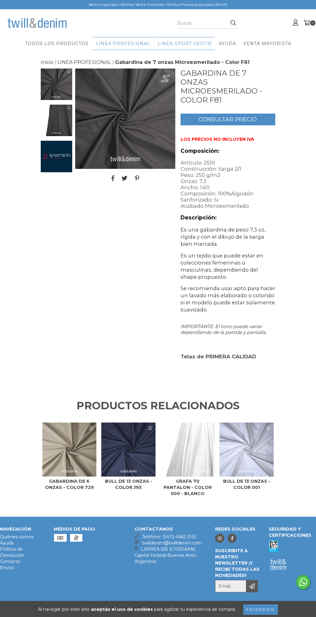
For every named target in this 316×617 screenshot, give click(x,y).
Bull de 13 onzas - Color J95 (128, 484)
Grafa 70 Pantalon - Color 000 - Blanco (188, 487)
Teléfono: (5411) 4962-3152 (169, 537)
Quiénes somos (17, 537)
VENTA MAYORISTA (267, 43)
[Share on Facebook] (112, 178)
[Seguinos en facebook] (232, 538)
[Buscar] (233, 23)
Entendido (260, 609)
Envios (7, 567)
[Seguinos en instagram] (219, 538)
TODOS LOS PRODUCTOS (57, 43)
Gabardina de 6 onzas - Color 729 (69, 484)
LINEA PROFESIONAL (123, 43)
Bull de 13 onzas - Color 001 (246, 484)
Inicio (47, 62)
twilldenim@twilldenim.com (172, 543)
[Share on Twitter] (124, 178)
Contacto (10, 561)
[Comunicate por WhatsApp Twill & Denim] (303, 582)
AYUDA (227, 43)
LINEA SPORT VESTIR (184, 43)
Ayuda (7, 543)
